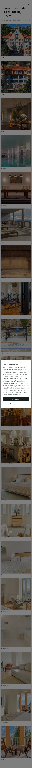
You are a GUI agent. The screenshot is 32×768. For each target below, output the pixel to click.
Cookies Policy (17, 394)
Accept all (16, 399)
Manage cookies (16, 404)
